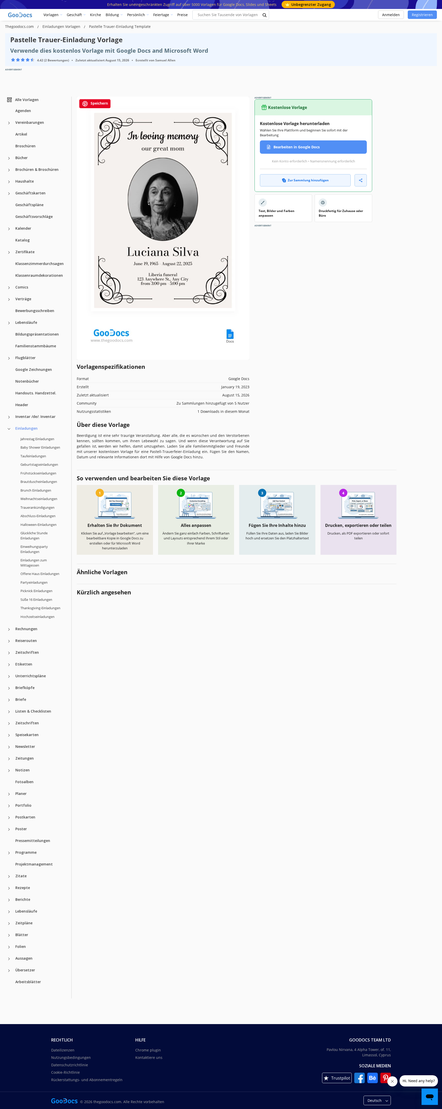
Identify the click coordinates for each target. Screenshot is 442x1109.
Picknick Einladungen (36, 591)
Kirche (95, 14)
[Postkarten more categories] (9, 818)
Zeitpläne (23, 923)
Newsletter (25, 746)
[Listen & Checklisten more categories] (9, 712)
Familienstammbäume (35, 345)
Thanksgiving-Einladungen (40, 608)
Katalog (22, 240)
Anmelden (391, 14)
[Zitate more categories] (9, 876)
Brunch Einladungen (35, 490)
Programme (26, 852)
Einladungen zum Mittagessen (33, 563)
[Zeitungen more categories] (9, 759)
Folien (20, 946)
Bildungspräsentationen (37, 334)
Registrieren (422, 14)
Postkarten (25, 817)
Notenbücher (27, 381)
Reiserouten (26, 640)
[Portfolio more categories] (9, 806)
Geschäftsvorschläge (34, 216)
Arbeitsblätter (28, 981)
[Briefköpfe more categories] (9, 688)
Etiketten (23, 664)
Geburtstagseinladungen (39, 464)
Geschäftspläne (29, 204)
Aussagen (23, 958)
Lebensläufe (26, 322)
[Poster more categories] (9, 829)
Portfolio (23, 805)
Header (21, 404)
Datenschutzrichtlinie (69, 1064)
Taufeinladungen (33, 456)
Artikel (21, 134)
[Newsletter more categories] (9, 747)
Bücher (21, 157)
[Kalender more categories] (9, 229)
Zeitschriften (27, 652)
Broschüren (25, 145)
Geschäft (74, 14)
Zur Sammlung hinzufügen (308, 180)
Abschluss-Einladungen (38, 516)
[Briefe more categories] (9, 700)
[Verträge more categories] (9, 299)
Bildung (112, 14)
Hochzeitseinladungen (37, 616)
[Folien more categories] (9, 947)
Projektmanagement (34, 864)
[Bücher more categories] (9, 158)
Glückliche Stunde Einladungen (34, 535)
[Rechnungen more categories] (9, 629)
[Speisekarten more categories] (9, 735)
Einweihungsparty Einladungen (34, 549)
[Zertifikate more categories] (9, 252)
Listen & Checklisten (33, 711)
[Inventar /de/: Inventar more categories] (9, 417)
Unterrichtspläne (30, 675)
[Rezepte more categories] (9, 888)
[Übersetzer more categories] (9, 970)
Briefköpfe (25, 687)
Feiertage (161, 14)
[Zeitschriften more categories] (9, 653)
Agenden (23, 110)
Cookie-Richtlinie (65, 1072)
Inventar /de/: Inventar (35, 416)
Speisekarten (27, 734)
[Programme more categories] (9, 853)
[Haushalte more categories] (9, 182)
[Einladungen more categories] (9, 429)
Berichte (22, 899)
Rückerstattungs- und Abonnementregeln (87, 1079)
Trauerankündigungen (37, 507)
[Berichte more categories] (9, 900)
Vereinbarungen (29, 122)
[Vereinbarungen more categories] (9, 123)
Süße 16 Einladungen (36, 599)
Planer (21, 793)
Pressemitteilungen (32, 840)
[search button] (264, 15)
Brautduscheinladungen (38, 481)
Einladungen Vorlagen (61, 26)
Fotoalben (24, 781)
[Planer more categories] (9, 794)
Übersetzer (25, 970)
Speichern (99, 103)
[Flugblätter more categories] (9, 358)
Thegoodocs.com (20, 26)
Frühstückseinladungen (38, 473)
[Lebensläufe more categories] (9, 323)
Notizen (22, 770)
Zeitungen (24, 758)
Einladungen (26, 428)
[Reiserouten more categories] (9, 641)
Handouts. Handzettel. (35, 393)
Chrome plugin (148, 1050)
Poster (21, 828)
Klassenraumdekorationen (39, 275)
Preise (182, 14)
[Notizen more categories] (9, 770)
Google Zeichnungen (33, 369)
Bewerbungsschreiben (34, 310)
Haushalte (24, 181)
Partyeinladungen (34, 582)
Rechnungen (26, 628)
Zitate (21, 875)
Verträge (23, 298)
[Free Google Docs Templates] (20, 15)
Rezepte (22, 887)
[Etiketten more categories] (9, 665)
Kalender (23, 228)
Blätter (21, 934)
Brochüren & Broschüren (37, 169)
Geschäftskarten (30, 193)
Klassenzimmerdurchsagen (39, 263)
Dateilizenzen (62, 1050)
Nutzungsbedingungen (71, 1057)
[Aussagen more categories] (9, 959)
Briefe (20, 699)
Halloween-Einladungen (38, 524)
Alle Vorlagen (27, 99)
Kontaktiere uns (148, 1057)
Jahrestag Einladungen (37, 439)
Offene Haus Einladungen (39, 573)
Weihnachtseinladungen (38, 498)
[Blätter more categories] (9, 935)
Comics (21, 287)
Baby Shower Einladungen (40, 447)
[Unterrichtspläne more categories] (9, 676)
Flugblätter (25, 357)
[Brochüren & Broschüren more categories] (9, 170)
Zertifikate (25, 251)
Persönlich (136, 14)
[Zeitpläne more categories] (9, 923)
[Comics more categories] (9, 288)
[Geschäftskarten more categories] (9, 193)
